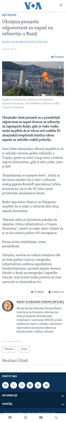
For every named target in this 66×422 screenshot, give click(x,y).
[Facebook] (10, 417)
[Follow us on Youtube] (30, 385)
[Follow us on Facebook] (5, 385)
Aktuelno (9, 15)
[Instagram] (25, 417)
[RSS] (38, 385)
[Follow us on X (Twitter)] (13, 385)
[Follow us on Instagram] (21, 385)
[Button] (57, 57)
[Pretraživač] (56, 417)
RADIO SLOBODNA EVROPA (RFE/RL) (25, 42)
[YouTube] (40, 417)
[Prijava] (46, 385)
